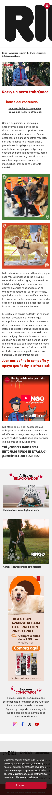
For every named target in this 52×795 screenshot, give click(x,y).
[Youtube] (36, 724)
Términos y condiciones (27, 778)
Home (4, 53)
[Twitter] (29, 724)
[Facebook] (22, 724)
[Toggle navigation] (47, 6)
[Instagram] (15, 724)
